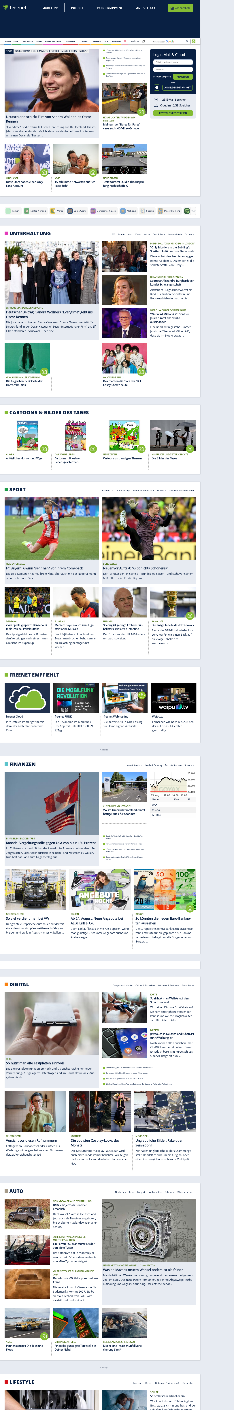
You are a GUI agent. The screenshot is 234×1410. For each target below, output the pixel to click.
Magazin (141, 1192)
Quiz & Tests (159, 234)
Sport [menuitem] (16, 41)
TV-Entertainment (109, 8)
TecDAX (156, 815)
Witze (147, 234)
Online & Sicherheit (145, 985)
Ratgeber (137, 1382)
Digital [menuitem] (85, 41)
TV (113, 234)
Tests (131, 1192)
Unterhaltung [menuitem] (53, 41)
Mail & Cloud (145, 8)
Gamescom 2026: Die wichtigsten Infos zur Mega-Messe (127, 1073)
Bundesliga (108, 490)
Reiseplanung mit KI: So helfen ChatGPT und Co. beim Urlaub (129, 1067)
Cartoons (189, 234)
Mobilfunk (50, 8)
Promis (121, 234)
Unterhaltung (30, 233)
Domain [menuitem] (116, 41)
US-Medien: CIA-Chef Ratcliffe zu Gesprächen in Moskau (124, 51)
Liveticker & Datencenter (181, 490)
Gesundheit (188, 1382)
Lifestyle (21, 1382)
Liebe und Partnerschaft (167, 1382)
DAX (154, 804)
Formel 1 (161, 490)
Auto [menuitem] (39, 41)
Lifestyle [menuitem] (71, 41)
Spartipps (189, 765)
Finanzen (22, 764)
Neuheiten (120, 1192)
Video (138, 234)
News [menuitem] (8, 41)
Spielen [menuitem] (97, 41)
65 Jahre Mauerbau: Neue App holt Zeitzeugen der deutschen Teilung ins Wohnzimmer (139, 1084)
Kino (130, 234)
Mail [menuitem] (107, 41)
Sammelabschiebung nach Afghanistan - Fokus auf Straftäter (125, 74)
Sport (17, 489)
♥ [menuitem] (125, 41)
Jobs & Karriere (134, 765)
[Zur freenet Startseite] (15, 8)
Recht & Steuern (173, 765)
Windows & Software (168, 985)
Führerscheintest (185, 1192)
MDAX (156, 810)
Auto (16, 1191)
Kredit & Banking (153, 765)
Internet (77, 8)
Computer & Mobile (123, 985)
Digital (19, 984)
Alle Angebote (182, 8)
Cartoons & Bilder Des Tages (49, 412)
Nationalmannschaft (143, 490)
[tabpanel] (52, 89)
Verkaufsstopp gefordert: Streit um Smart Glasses (124, 1078)
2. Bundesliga (123, 490)
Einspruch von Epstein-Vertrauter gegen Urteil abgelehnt (123, 59)
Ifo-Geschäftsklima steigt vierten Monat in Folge (124, 844)
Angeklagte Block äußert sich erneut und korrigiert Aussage (125, 67)
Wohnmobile (155, 1192)
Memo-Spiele (175, 234)
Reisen (148, 1382)
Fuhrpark (169, 1192)
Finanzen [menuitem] (28, 41)
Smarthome (188, 985)
